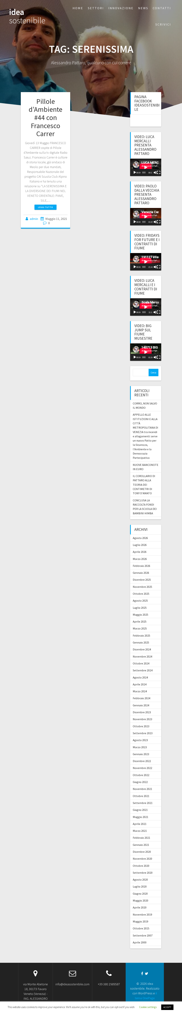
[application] (145, 167)
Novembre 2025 (142, 586)
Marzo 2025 (140, 628)
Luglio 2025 (140, 607)
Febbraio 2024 (141, 698)
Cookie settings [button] (148, 1007)
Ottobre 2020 (141, 865)
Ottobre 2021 (141, 796)
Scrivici (163, 24)
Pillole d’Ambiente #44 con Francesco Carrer (45, 117)
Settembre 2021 (142, 803)
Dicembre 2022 (142, 761)
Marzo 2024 (140, 691)
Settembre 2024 (142, 670)
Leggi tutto (45, 207)
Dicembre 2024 (142, 649)
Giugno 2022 (140, 782)
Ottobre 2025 (141, 593)
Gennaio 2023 (141, 754)
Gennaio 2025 (141, 642)
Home (78, 8)
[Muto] (155, 172)
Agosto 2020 (140, 879)
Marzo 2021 (140, 831)
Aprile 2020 (139, 907)
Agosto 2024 (140, 677)
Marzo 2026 (140, 559)
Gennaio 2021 (141, 845)
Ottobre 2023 (141, 726)
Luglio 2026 (140, 545)
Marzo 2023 (140, 747)
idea (27, 16)
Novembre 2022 (142, 768)
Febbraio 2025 (141, 635)
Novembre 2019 (142, 914)
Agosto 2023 (140, 740)
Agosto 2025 (140, 600)
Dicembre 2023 (142, 712)
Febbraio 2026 (141, 566)
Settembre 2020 (142, 872)
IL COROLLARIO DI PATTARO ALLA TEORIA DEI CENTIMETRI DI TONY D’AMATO (144, 484)
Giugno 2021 (140, 810)
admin (34, 219)
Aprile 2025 (139, 621)
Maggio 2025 (140, 614)
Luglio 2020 (140, 886)
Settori (96, 8)
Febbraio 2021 (141, 837)
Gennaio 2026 (141, 572)
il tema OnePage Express (146, 998)
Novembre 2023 (142, 719)
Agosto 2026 (140, 538)
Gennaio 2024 (141, 705)
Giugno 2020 (140, 893)
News (143, 8)
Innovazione (120, 8)
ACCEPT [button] (167, 1007)
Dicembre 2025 (142, 579)
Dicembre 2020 (142, 851)
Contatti (162, 8)
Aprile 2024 (139, 684)
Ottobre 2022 (141, 775)
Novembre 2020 (142, 858)
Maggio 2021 (140, 817)
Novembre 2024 (142, 656)
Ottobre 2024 (141, 663)
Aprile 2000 (139, 942)
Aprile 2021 (139, 824)
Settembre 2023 (142, 733)
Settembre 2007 (142, 935)
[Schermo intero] (158, 172)
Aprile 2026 (139, 552)
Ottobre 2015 (141, 928)
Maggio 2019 (140, 921)
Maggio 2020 (140, 900)
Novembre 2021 (142, 789)
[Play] (134, 172)
